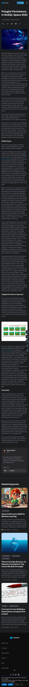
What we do (4, 643)
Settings (17, 684)
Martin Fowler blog (6, 350)
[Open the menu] (27, 3)
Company (4, 648)
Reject (10, 684)
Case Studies (5, 653)
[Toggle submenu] (14, 670)
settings (13, 681)
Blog (2, 663)
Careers (3, 658)
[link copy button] (20, 24)
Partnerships (5, 668)
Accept (4, 684)
